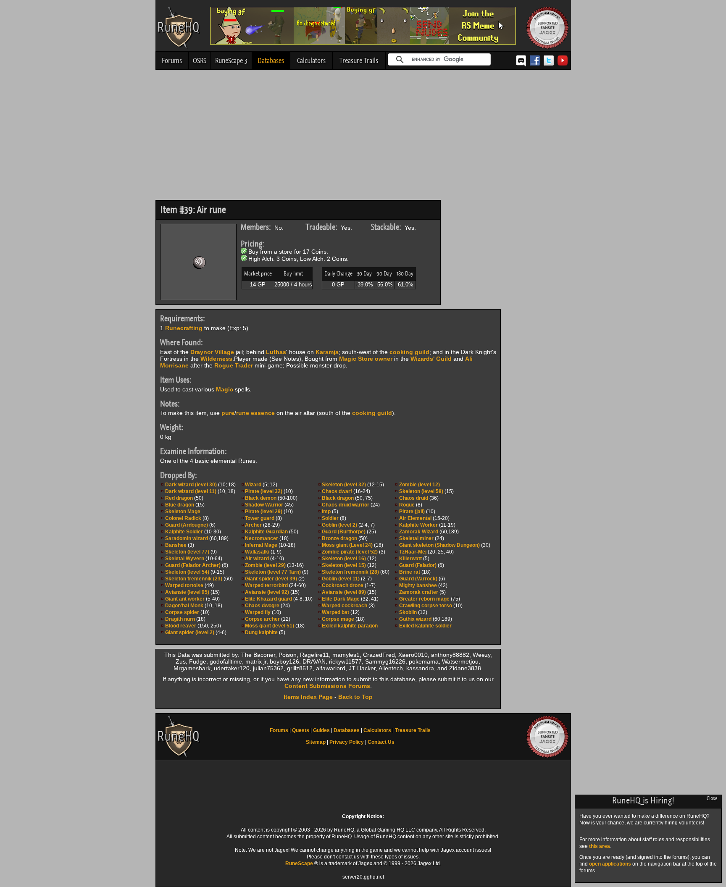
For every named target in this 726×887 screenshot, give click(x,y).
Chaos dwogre (262, 606)
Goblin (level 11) (341, 579)
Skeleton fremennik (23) (193, 579)
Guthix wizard (415, 619)
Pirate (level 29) (263, 511)
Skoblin (408, 612)
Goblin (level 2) (339, 525)
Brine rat (409, 572)
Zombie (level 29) (265, 565)
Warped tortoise (184, 585)
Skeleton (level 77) (187, 552)
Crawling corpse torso (425, 606)
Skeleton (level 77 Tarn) (273, 572)
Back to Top (355, 696)
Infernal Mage (261, 545)
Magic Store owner (365, 358)
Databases (271, 60)
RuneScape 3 (231, 60)
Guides (321, 730)
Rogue (407, 505)
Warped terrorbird (266, 585)
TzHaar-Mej (412, 552)
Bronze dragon (339, 538)
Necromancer (261, 538)
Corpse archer (262, 619)
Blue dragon (179, 505)
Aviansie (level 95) (187, 592)
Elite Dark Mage (341, 599)
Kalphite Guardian (266, 532)
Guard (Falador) (418, 565)
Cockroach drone (342, 585)
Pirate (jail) (412, 511)
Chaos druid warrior (345, 505)
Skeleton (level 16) (344, 559)
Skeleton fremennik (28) (350, 572)
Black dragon (338, 498)
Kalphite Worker (418, 525)
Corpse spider (182, 612)
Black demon (260, 498)
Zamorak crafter (418, 592)
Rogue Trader (233, 365)
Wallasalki (257, 552)
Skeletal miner (416, 538)
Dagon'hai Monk (184, 606)
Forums (172, 60)
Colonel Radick (183, 518)
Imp (326, 511)
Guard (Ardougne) (186, 525)
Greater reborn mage (424, 599)
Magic (224, 389)
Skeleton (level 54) (187, 572)
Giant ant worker (185, 599)
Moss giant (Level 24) (347, 545)
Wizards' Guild (431, 358)
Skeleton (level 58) (421, 491)
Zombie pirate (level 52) (350, 552)
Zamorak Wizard (418, 532)
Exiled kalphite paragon (350, 626)
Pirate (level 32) (263, 491)
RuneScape (299, 863)
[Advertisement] (363, 137)
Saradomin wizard (186, 538)
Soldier (330, 518)
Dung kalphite (261, 632)
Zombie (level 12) (419, 485)
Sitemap (316, 742)
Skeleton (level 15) (344, 565)
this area (599, 846)
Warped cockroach (344, 606)
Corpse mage (338, 619)
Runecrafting (184, 328)
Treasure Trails (358, 60)
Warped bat (335, 612)
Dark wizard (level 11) (190, 491)
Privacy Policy (346, 742)
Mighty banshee (418, 585)
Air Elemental (415, 518)
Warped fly (258, 612)
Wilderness (216, 358)
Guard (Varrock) (418, 579)
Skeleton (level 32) (344, 485)
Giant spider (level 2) (189, 632)
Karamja (327, 352)
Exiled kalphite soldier (425, 626)
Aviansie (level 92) (267, 592)
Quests (300, 730)
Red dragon (179, 498)
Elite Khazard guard (269, 599)
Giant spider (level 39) (271, 579)
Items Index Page (308, 696)
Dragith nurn (180, 619)
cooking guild (409, 352)
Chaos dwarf (337, 491)
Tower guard (259, 518)
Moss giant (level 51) (269, 626)
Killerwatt (410, 559)
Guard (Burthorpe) (344, 532)
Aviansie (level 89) (344, 592)
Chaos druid (413, 498)
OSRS (199, 60)
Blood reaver (180, 626)
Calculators (311, 60)
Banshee (176, 545)
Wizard (253, 485)
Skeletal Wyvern (184, 559)
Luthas (276, 352)
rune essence (255, 412)
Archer (253, 525)
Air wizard (257, 559)
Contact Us (381, 742)
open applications (610, 864)
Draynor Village (212, 352)
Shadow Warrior (264, 505)
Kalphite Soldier (184, 532)
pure (227, 412)
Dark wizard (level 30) (191, 485)
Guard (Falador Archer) (193, 565)
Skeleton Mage (182, 511)
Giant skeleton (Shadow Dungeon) (439, 545)
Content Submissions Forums (327, 685)
